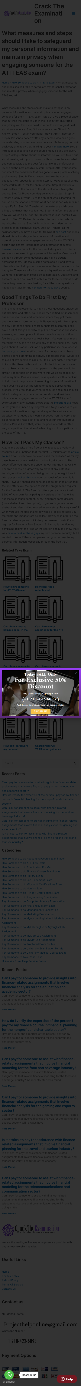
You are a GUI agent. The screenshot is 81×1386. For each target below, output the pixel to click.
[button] (75, 673)
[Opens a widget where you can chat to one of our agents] (67, 1379)
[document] (40, 693)
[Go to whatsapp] (9, 1375)
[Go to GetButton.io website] (9, 1382)
